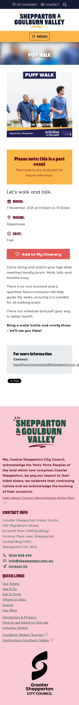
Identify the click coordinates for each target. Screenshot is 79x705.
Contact (52, 4)
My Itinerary (27, 4)
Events (8, 604)
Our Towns (11, 583)
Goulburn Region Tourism (23, 634)
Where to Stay (14, 599)
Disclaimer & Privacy (19, 617)
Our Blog (10, 610)
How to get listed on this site (25, 622)
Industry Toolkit (15, 627)
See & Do (10, 588)
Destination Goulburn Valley (26, 640)
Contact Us (18, 566)
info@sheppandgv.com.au (31, 560)
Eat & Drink (12, 594)
